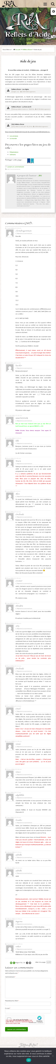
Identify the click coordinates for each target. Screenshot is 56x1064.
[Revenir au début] (10, 962)
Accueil (17, 49)
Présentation (14, 152)
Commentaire (10, 977)
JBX (40, 175)
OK (28, 1060)
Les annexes (14, 136)
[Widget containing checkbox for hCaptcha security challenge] (24, 1019)
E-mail (7, 1008)
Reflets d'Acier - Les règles (20, 89)
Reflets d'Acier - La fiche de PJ (21, 107)
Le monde (13, 138)
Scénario (13, 154)
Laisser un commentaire (15, 167)
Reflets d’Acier (27, 49)
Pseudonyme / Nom (12, 1001)
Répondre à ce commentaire (24, 233)
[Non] (52, 1056)
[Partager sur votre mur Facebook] (29, 163)
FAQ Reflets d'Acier (17, 124)
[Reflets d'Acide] (10, 4)
